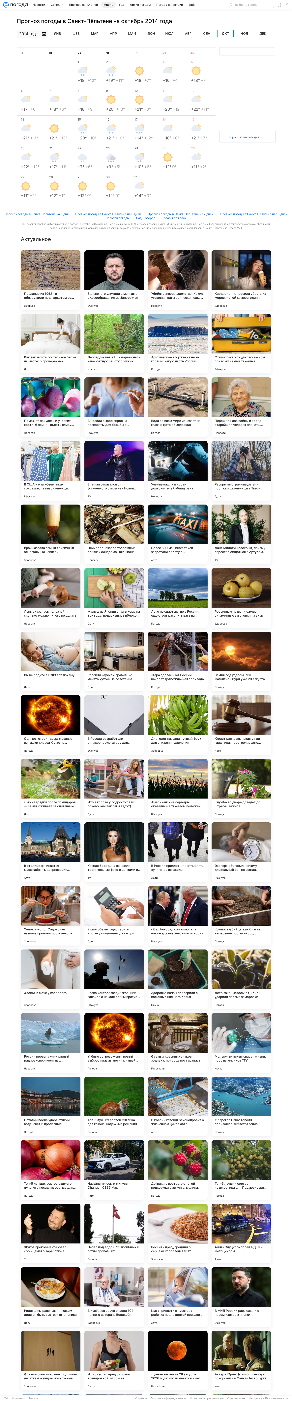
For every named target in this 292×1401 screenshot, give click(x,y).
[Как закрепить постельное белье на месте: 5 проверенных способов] (50, 343)
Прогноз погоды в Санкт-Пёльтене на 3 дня (37, 214)
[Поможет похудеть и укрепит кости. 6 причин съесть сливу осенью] (50, 407)
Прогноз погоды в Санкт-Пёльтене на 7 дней (181, 214)
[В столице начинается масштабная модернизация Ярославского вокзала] (50, 852)
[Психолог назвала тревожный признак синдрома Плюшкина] (114, 534)
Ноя (244, 34)
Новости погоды (117, 218)
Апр (113, 34)
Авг (188, 34)
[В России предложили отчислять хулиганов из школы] (178, 852)
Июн (151, 34)
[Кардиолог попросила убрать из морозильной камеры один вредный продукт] (241, 280)
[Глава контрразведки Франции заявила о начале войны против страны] (114, 979)
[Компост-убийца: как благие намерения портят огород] (241, 916)
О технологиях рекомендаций (207, 1398)
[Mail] (6, 5)
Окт (225, 34)
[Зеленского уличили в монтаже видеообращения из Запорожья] (114, 280)
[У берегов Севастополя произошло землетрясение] (241, 1106)
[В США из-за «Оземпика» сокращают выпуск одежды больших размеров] (50, 471)
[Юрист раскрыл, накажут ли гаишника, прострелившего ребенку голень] (241, 725)
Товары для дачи (174, 218)
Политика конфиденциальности (168, 1398)
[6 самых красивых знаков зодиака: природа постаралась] (178, 1043)
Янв (57, 34)
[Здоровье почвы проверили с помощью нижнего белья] (178, 979)
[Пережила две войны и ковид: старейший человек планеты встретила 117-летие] (241, 407)
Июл (169, 34)
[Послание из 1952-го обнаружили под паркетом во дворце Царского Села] (50, 280)
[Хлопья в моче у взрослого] (50, 979)
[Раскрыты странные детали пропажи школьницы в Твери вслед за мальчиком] (241, 471)
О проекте (141, 1398)
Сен (206, 34)
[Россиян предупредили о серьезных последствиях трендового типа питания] (178, 1233)
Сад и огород (145, 218)
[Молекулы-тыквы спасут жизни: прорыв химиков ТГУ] (241, 1043)
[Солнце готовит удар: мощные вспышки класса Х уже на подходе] (50, 725)
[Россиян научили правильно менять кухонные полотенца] (114, 661)
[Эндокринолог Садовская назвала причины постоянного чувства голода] (50, 916)
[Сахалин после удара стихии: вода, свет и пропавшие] (50, 1106)
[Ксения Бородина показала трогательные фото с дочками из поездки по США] (114, 852)
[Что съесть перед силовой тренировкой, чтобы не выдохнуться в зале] (114, 1360)
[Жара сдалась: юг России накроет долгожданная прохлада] (178, 661)
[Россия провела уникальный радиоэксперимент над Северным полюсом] (50, 1043)
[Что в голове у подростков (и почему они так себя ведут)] (114, 788)
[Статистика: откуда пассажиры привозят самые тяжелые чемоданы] (241, 343)
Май (132, 34)
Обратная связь (236, 1398)
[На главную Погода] (18, 5)
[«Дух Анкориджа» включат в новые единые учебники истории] (178, 916)
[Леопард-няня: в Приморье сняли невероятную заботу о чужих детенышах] (114, 343)
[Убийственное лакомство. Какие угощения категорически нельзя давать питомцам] (178, 280)
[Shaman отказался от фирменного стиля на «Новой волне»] (114, 471)
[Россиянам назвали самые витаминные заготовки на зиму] (241, 598)
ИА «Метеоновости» (276, 1398)
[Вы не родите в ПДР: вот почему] (50, 661)
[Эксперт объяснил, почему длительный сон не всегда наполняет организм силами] (241, 852)
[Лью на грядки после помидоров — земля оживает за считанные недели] (50, 788)
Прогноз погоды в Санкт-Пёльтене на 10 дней (253, 214)
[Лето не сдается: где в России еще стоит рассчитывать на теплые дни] (178, 598)
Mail (6, 1398)
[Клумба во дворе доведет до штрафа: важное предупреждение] (241, 788)
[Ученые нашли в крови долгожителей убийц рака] (178, 471)
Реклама (34, 1398)
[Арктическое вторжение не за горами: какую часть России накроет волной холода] (178, 343)
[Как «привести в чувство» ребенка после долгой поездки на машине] (178, 1297)
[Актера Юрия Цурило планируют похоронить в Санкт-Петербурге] (241, 1360)
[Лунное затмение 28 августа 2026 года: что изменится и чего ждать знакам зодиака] (178, 1360)
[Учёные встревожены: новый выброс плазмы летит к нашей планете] (114, 1043)
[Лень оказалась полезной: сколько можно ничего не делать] (50, 598)
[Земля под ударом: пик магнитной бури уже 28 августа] (241, 661)
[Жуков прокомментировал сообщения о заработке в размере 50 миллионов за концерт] (50, 1233)
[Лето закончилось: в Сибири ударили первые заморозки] (241, 979)
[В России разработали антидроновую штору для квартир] (114, 725)
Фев (76, 34)
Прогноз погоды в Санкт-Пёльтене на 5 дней (108, 214)
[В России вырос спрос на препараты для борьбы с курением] (114, 407)
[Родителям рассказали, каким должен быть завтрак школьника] (50, 1297)
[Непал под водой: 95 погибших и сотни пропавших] (114, 1233)
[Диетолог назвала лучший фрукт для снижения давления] (178, 725)
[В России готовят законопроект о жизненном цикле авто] (178, 1106)
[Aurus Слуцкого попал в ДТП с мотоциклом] (241, 1233)
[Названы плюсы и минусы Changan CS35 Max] (114, 1170)
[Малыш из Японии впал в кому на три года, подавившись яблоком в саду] (114, 598)
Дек (262, 34)
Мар (95, 34)
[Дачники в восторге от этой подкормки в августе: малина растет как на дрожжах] (178, 1170)
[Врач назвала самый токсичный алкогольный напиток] (50, 534)
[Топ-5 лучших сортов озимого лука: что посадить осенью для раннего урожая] (50, 1170)
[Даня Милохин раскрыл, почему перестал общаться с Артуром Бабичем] (241, 534)
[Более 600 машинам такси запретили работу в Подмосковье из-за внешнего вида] (178, 534)
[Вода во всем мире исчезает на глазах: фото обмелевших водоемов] (178, 407)
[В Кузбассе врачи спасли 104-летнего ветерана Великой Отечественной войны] (114, 1297)
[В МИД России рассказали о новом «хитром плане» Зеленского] (241, 1297)
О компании (18, 1398)
